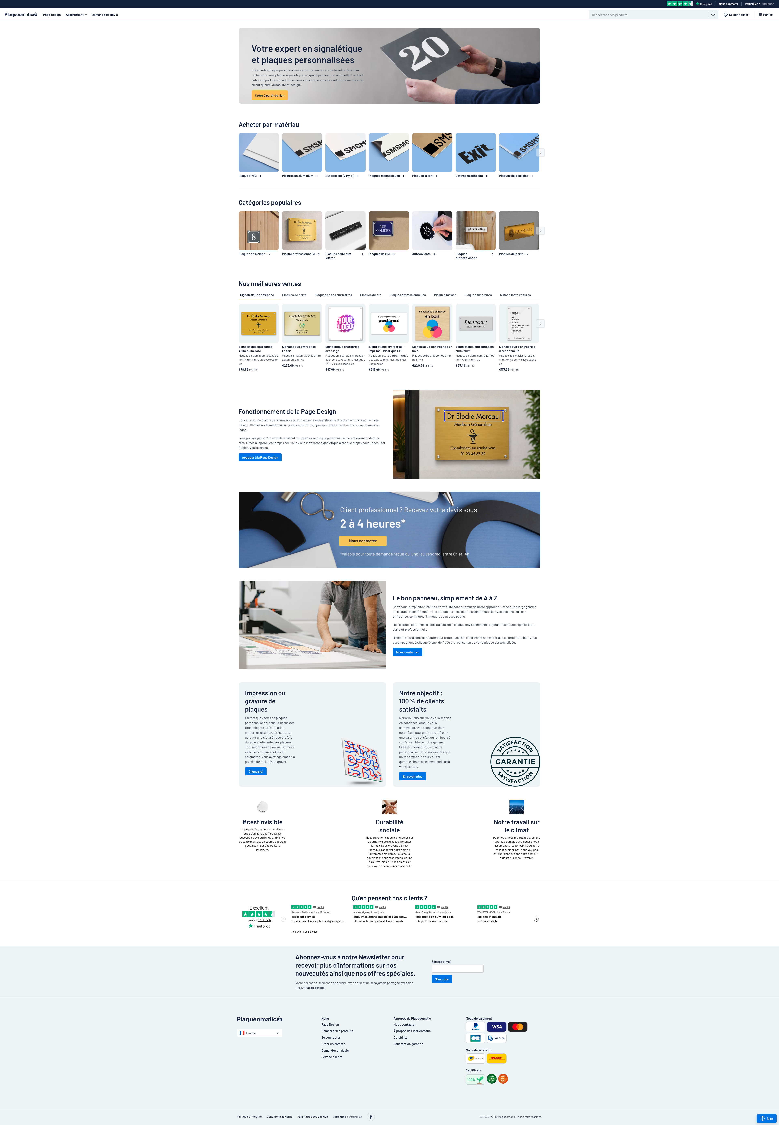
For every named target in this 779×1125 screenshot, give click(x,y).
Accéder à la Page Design (260, 457)
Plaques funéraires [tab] (478, 295)
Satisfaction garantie (408, 1044)
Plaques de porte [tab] (294, 295)
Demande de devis (105, 14)
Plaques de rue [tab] (370, 295)
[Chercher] (713, 14)
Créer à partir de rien (269, 95)
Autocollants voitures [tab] (515, 295)
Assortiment (75, 14)
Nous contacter (407, 652)
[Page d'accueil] (275, 1019)
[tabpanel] (389, 338)
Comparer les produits (337, 1031)
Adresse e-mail (441, 961)
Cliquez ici (256, 771)
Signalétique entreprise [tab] (257, 295)
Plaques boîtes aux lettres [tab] (333, 295)
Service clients (331, 1057)
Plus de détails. (314, 987)
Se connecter (330, 1037)
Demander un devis (335, 1050)
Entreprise (767, 4)
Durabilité (401, 1037)
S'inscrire (442, 979)
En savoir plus (412, 776)
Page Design (52, 14)
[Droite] (540, 152)
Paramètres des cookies (312, 1116)
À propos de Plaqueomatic (412, 1031)
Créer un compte (333, 1044)
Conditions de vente (280, 1116)
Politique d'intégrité (249, 1116)
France (251, 1033)
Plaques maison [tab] (445, 295)
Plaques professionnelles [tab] (408, 295)
